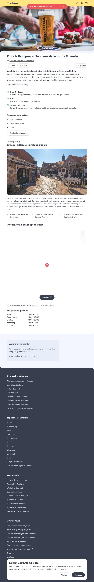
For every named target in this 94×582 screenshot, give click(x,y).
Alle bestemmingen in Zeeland (20, 465)
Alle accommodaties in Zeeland (20, 381)
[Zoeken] (77, 3)
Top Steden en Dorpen (18, 417)
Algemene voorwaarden (19, 344)
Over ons (10, 553)
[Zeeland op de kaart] (86, 3)
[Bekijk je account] (82, 3)
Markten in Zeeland (15, 499)
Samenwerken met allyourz (18, 526)
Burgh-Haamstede (15, 462)
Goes (9, 458)
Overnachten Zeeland (17, 376)
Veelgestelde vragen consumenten (21, 533)
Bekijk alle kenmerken (19, 133)
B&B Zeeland (12, 393)
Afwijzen (64, 575)
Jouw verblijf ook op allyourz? (19, 529)
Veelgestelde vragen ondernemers (21, 537)
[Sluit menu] (8, 3)
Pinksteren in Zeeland (16, 503)
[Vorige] (4, 29)
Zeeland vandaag (14, 492)
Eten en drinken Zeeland (17, 480)
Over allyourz (13, 520)
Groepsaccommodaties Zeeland (20, 408)
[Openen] (83, 232)
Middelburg (12, 426)
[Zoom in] (83, 237)
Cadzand (11, 454)
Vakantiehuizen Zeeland (17, 396)
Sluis (9, 430)
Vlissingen (11, 450)
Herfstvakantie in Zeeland (18, 511)
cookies (16, 566)
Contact (10, 557)
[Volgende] (90, 29)
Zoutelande (12, 438)
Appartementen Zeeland (17, 404)
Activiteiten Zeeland (15, 484)
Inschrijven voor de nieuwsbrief (20, 549)
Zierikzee (11, 423)
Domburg (11, 434)
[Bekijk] (41, 48)
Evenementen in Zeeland (17, 496)
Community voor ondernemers (19, 545)
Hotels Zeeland (13, 389)
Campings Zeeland (15, 385)
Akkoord (78, 575)
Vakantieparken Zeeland (17, 400)
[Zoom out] (83, 240)
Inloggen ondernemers (16, 541)
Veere (9, 442)
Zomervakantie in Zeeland (18, 507)
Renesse (10, 446)
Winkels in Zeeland (15, 488)
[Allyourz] (14, 3)
